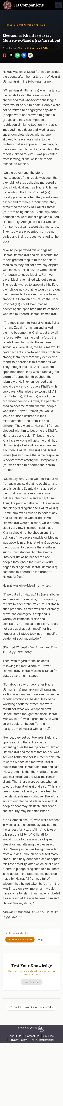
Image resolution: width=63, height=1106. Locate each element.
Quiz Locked (32, 982)
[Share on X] (11, 55)
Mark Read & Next (22, 939)
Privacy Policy (18, 1039)
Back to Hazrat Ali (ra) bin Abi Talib (26, 25)
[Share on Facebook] (23, 55)
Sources (48, 1036)
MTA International (43, 1039)
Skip (40, 939)
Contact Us (32, 1036)
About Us (15, 1036)
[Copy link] (30, 55)
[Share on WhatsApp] (17, 55)
